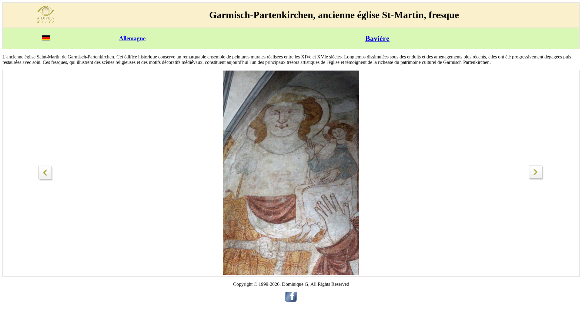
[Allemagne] (46, 38)
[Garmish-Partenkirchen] (45, 171)
